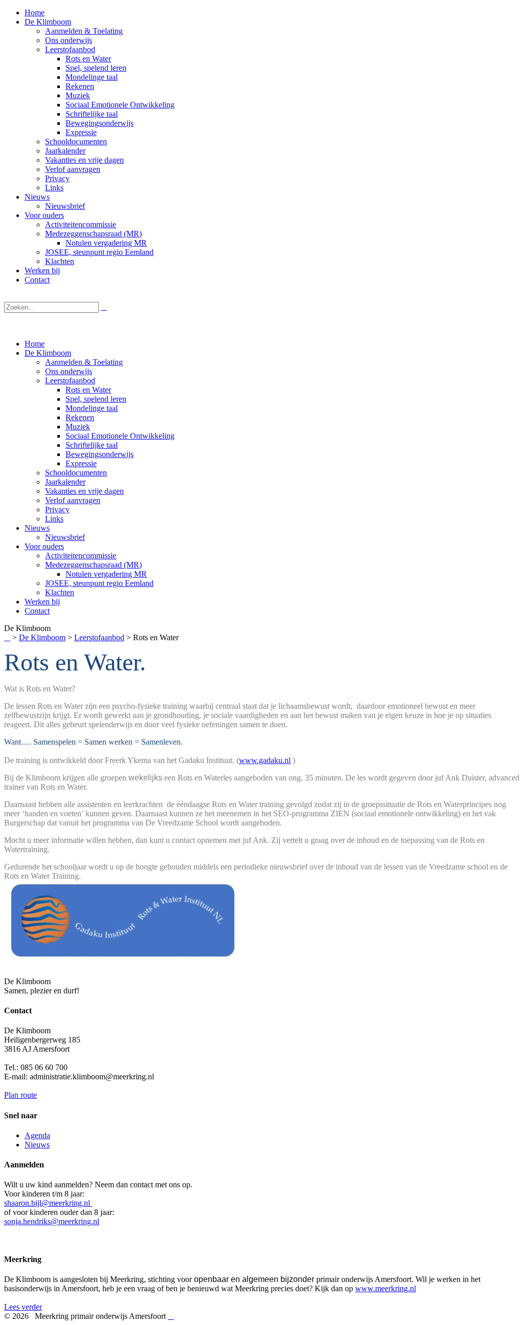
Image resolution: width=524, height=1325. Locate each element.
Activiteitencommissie (80, 555)
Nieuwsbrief (65, 537)
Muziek (78, 426)
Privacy (57, 509)
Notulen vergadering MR (106, 574)
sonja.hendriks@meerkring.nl (51, 1221)
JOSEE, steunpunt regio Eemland (99, 583)
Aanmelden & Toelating (84, 362)
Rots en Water (88, 389)
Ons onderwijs (68, 371)
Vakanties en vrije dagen (84, 491)
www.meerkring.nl (385, 1288)
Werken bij (42, 601)
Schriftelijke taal (92, 445)
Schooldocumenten (76, 472)
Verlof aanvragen (72, 500)
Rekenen (80, 417)
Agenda (37, 1135)
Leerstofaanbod (70, 380)
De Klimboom (48, 353)
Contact (37, 610)
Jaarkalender (65, 481)
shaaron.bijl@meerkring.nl (48, 1203)
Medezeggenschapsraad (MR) (93, 564)
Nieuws (37, 528)
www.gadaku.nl (265, 760)
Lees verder (23, 1306)
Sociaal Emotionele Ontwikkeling (120, 435)
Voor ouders (44, 546)
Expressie (81, 463)
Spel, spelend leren (96, 399)
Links (54, 518)
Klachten (59, 592)
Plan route (20, 1095)
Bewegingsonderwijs (100, 454)
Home (35, 343)
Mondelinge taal (92, 408)
